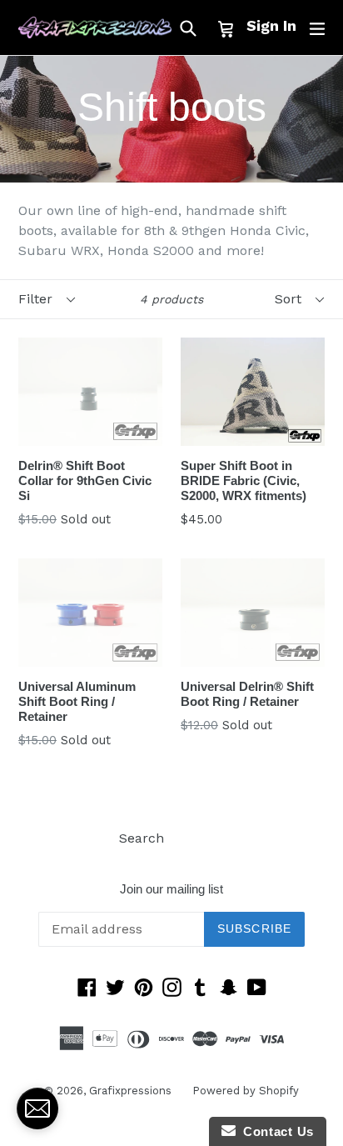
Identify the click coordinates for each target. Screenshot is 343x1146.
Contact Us (275, 1131)
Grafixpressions (130, 1090)
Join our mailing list (171, 889)
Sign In (271, 25)
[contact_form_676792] (37, 1108)
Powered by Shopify (245, 1090)
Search (141, 838)
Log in (204, 838)
